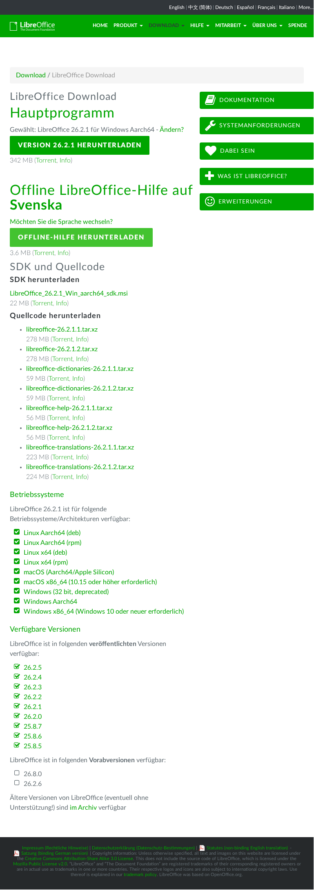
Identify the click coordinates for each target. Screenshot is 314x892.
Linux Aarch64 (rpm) (52, 543)
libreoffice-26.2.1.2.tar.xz (62, 349)
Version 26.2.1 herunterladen (79, 145)
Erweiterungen (245, 202)
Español (245, 7)
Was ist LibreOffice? (252, 176)
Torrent (46, 160)
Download (164, 25)
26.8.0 (33, 774)
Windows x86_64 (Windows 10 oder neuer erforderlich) (104, 611)
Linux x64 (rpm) (46, 562)
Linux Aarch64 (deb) (52, 533)
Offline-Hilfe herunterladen (81, 237)
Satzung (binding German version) (54, 853)
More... (306, 7)
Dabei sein (237, 151)
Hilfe (197, 25)
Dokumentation (247, 100)
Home (100, 25)
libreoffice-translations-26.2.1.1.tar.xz (80, 447)
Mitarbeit (228, 25)
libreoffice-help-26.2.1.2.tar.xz (69, 428)
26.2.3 (33, 687)
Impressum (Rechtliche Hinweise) (55, 848)
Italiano (287, 7)
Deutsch (224, 7)
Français (266, 7)
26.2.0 (33, 717)
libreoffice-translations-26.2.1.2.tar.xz (80, 467)
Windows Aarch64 (50, 601)
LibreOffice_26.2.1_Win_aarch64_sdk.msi (69, 293)
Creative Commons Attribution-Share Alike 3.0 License (79, 858)
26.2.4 (33, 677)
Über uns (264, 25)
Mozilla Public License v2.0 (40, 864)
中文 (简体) (200, 7)
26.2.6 (33, 784)
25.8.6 (33, 736)
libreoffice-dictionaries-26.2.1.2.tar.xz (80, 388)
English (177, 7)
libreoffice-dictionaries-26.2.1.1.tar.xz (80, 369)
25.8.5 (33, 746)
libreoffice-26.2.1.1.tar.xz (62, 329)
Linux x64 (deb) (45, 552)
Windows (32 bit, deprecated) (66, 592)
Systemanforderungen (260, 126)
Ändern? (172, 129)
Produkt (125, 25)
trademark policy (140, 874)
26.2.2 (33, 697)
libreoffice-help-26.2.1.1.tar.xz (69, 408)
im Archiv (83, 807)
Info (65, 160)
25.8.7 (33, 726)
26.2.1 (33, 707)
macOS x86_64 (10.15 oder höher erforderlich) (90, 582)
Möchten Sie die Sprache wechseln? (61, 222)
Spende (297, 25)
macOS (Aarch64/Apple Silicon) (69, 572)
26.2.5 (33, 667)
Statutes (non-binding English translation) (247, 848)
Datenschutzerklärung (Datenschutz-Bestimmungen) (143, 848)
